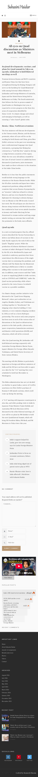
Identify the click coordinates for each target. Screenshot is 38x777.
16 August (13, 719)
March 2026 (5, 690)
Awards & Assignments (9, 650)
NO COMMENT (7, 489)
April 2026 (5, 687)
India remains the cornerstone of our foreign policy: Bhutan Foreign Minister (9, 619)
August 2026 (6, 675)
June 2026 (5, 681)
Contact (4, 661)
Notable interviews (7, 653)
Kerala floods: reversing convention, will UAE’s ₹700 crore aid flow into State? (11, 606)
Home (3, 644)
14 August (13, 729)
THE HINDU (19, 43)
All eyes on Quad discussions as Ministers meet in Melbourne (19, 49)
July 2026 (5, 678)
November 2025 (7, 701)
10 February (14, 57)
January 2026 (6, 695)
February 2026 (6, 692)
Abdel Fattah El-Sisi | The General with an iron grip (10, 612)
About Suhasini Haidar (8, 647)
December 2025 (7, 698)
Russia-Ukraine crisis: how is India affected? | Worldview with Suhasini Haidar (20, 474)
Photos (4, 656)
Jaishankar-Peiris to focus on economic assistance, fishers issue (20, 456)
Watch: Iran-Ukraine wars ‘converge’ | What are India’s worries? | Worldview (22, 736)
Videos (4, 659)
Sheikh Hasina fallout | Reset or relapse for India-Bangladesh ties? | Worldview (22, 716)
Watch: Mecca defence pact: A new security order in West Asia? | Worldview (22, 726)
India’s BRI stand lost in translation (14, 593)
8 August (12, 739)
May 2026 (5, 684)
